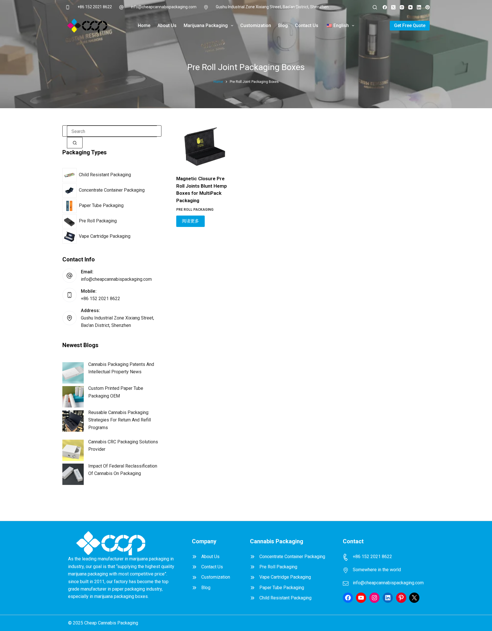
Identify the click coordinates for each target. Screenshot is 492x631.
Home (144, 25)
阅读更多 (190, 221)
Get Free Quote (409, 25)
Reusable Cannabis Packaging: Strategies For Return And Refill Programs (119, 420)
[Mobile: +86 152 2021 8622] (69, 295)
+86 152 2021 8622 (94, 7)
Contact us (306, 25)
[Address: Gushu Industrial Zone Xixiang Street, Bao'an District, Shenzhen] (69, 318)
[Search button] (75, 142)
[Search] (375, 7)
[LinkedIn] (419, 7)
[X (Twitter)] (393, 7)
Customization (255, 25)
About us (167, 25)
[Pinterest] (427, 7)
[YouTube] (410, 7)
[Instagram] (402, 7)
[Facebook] (385, 7)
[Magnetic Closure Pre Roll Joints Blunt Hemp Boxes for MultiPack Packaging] (204, 146)
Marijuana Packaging (206, 25)
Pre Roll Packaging (195, 210)
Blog (283, 25)
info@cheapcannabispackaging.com (163, 7)
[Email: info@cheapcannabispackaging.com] (69, 276)
